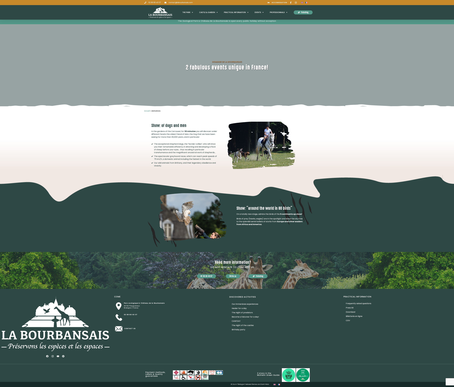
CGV (348, 320)
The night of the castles (243, 325)
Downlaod (350, 312)
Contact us (129, 328)
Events (258, 12)
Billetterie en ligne (354, 316)
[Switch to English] (302, 2)
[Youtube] (58, 356)
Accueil (147, 111)
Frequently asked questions (358, 303)
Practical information (235, 12)
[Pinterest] (63, 356)
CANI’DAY (236, 321)
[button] (222, 145)
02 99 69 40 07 (130, 314)
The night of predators (242, 312)
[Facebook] (47, 356)
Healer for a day (239, 308)
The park (186, 12)
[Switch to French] (306, 2)
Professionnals (277, 12)
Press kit (350, 307)
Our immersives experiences (245, 304)
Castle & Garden (207, 12)
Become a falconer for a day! (245, 316)
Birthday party (238, 329)
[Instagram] (52, 356)
